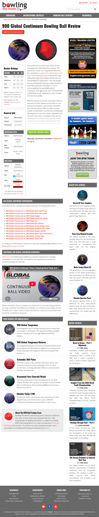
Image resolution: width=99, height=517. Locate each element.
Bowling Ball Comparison (11, 246)
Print (14, 32)
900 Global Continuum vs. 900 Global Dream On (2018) (26, 218)
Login (94, 3)
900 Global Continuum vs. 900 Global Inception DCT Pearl (28, 228)
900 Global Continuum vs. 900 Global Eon (22, 221)
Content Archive (37, 498)
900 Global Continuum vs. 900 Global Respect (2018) (25, 231)
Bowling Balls (14, 498)
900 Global (26, 19)
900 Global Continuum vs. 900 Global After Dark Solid (26, 213)
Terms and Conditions (61, 501)
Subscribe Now (14, 494)
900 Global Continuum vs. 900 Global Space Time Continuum (29, 233)
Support (84, 3)
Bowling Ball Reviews (15, 19)
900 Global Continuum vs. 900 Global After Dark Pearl (26, 211)
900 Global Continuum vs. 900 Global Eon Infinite (25, 223)
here (47, 428)
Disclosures (61, 496)
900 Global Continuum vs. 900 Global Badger (23, 216)
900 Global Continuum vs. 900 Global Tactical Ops (25, 236)
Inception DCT (44, 73)
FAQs (14, 496)
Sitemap (50, 512)
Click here (5, 257)
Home (5, 19)
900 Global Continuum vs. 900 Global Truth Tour (24, 239)
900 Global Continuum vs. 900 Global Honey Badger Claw (28, 226)
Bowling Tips (37, 494)
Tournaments (37, 501)
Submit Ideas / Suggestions (14, 501)
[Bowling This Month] (14, 10)
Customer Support (61, 494)
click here (20, 194)
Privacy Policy (61, 498)
